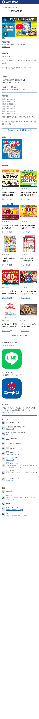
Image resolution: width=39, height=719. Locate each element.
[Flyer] (12, 149)
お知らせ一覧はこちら (20, 335)
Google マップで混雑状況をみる (19, 130)
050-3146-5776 (7, 56)
